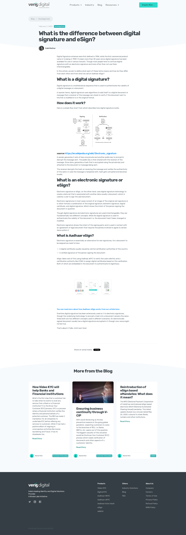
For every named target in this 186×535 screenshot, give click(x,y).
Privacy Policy (152, 500)
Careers (149, 492)
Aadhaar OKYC (104, 496)
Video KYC (102, 488)
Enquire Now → (148, 5)
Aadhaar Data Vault (106, 504)
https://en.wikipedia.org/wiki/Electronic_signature (90, 153)
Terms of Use (151, 496)
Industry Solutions (130, 488)
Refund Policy (152, 504)
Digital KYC (102, 492)
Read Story (37, 439)
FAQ (123, 496)
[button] (75, 5)
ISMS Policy (150, 507)
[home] (38, 5)
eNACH (100, 511)
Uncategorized (44, 19)
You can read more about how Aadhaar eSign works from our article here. (88, 309)
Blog (32, 19)
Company (150, 488)
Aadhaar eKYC (104, 500)
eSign (100, 507)
